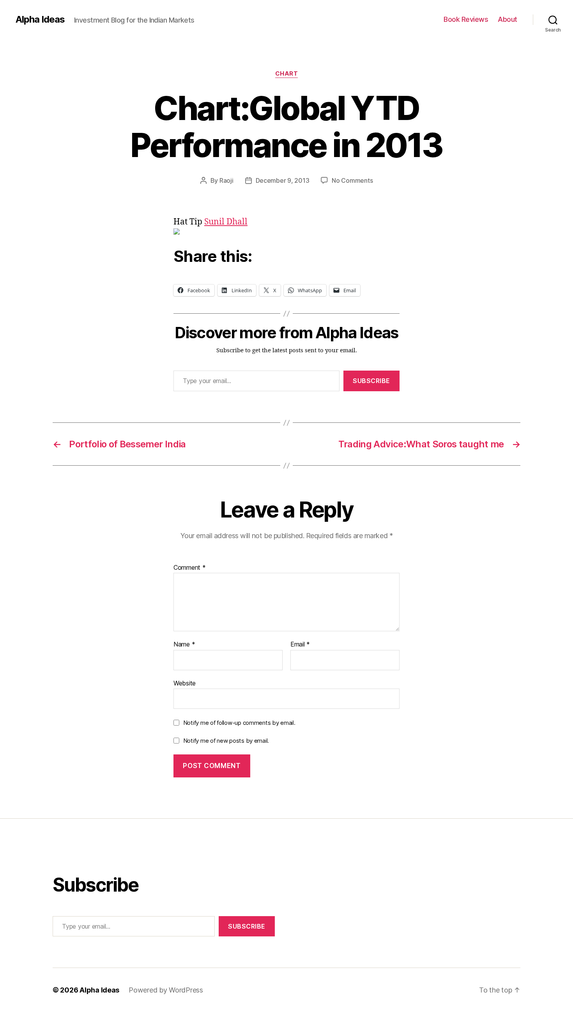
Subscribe (371, 381)
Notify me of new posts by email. (226, 740)
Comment (189, 567)
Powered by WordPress (166, 990)
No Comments (352, 180)
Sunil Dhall (226, 222)
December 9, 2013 (282, 180)
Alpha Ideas (40, 19)
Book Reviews (466, 19)
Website (184, 683)
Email (300, 644)
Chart (286, 73)
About (507, 19)
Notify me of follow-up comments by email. (239, 722)
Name (184, 644)
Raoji (226, 180)
